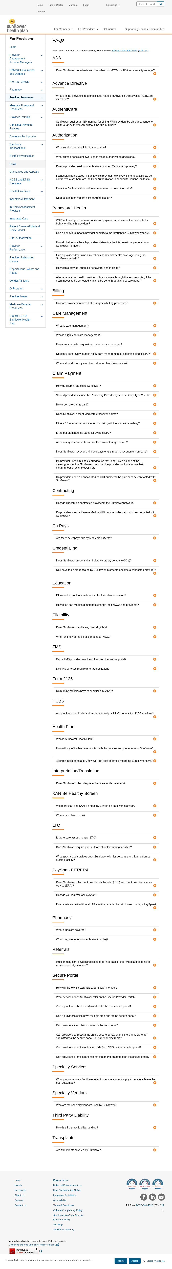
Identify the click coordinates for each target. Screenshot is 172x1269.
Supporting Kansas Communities (144, 29)
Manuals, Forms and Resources (22, 107)
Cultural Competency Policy (67, 1210)
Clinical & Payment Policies (21, 126)
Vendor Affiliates (19, 280)
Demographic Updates (23, 136)
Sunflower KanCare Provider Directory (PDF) (68, 1217)
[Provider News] (42, 296)
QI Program (16, 288)
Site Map (58, 1224)
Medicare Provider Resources (20, 306)
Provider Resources (21, 97)
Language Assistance (64, 1195)
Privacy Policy (60, 1180)
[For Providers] (97, 30)
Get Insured (110, 29)
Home (40, 5)
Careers (73, 5)
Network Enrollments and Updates (22, 72)
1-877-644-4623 (144, 1205)
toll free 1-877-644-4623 (124, 50)
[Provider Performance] (42, 246)
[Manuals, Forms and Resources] (42, 105)
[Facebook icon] (143, 1197)
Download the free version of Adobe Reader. (34, 1244)
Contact (41, 11)
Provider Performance (17, 247)
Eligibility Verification (22, 155)
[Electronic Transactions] (42, 144)
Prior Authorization (21, 238)
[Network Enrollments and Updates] (42, 70)
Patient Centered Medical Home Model (25, 228)
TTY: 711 (143, 50)
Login (86, 5)
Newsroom (20, 1190)
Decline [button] (120, 1261)
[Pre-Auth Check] (42, 82)
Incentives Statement (22, 199)
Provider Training (20, 117)
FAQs (13, 163)
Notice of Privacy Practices (67, 1185)
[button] (153, 1261)
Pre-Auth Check (19, 81)
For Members (62, 29)
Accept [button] (135, 1261)
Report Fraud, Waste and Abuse (24, 271)
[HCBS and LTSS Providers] (42, 179)
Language (111, 5)
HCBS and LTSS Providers (20, 181)
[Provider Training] (42, 117)
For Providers (86, 29)
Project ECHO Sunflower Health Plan (20, 319)
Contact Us (20, 1205)
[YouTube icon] (161, 1197)
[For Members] (73, 30)
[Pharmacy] (42, 89)
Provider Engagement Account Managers (21, 58)
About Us (19, 1195)
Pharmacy (16, 89)
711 (162, 1205)
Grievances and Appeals (24, 171)
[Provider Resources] (42, 97)
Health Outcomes (20, 191)
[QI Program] (42, 288)
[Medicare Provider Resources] (42, 304)
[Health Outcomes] (42, 191)
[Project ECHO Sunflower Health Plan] (42, 316)
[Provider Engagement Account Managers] (42, 55)
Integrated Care (19, 218)
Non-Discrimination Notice (67, 1190)
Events (18, 1185)
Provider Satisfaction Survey (22, 259)
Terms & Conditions (63, 1205)
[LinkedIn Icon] (152, 1197)
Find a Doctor (56, 5)
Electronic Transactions (17, 146)
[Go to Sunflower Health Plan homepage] (18, 26)
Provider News (18, 296)
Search (161, 4)
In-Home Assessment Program (22, 209)
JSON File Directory (63, 1229)
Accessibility (59, 1200)
